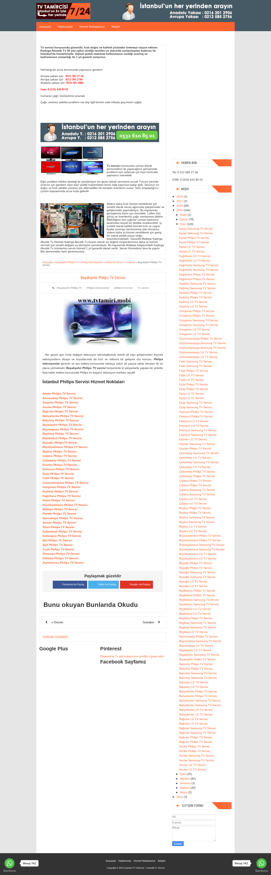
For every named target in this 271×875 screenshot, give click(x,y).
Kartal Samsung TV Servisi (196, 228)
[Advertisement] (202, 96)
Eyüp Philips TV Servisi (58, 473)
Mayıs (184, 792)
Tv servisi (143, 288)
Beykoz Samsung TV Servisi (196, 517)
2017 (180, 201)
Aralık (184, 214)
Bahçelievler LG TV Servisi (195, 709)
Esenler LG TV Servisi (193, 439)
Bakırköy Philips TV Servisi (60, 420)
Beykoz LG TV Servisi (192, 526)
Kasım (184, 219)
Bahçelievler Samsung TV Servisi (200, 700)
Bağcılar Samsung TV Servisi (197, 728)
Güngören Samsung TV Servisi (198, 320)
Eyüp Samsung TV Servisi (195, 402)
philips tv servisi (123, 288)
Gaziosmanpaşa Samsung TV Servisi (202, 343)
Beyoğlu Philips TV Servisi (195, 563)
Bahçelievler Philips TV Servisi (63, 416)
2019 (180, 196)
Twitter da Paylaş (107, 584)
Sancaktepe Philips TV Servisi (62, 518)
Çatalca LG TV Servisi (193, 499)
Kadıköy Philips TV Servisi (60, 491)
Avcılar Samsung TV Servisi (196, 755)
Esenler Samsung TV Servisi (197, 444)
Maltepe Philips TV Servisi (60, 509)
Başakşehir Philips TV (69, 288)
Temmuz (185, 783)
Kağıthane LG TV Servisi (194, 256)
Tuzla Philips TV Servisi (58, 549)
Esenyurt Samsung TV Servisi (197, 430)
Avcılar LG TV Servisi (192, 764)
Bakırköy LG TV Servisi (193, 682)
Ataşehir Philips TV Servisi (60, 402)
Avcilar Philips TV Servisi (194, 746)
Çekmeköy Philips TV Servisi (61, 460)
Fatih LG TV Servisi (191, 375)
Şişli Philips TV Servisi (57, 544)
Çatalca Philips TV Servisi (59, 455)
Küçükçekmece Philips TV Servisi (64, 504)
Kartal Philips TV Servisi (58, 500)
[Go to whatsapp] (261, 863)
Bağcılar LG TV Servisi (193, 719)
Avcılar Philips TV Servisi (59, 407)
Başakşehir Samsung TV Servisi (199, 654)
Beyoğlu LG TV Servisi (193, 581)
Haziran (185, 787)
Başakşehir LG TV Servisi (195, 650)
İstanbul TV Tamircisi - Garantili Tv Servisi (144, 868)
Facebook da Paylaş (73, 584)
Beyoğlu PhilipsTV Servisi (59, 442)
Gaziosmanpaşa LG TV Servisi (198, 352)
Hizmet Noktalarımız (92, 26)
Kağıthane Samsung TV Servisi (198, 265)
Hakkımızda (65, 26)
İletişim (115, 26)
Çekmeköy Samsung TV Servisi (199, 453)
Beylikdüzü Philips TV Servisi (62, 438)
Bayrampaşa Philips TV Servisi (63, 429)
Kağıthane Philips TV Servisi (61, 496)
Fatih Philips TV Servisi (58, 478)
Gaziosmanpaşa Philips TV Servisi (65, 482)
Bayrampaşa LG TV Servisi (196, 645)
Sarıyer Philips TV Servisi (59, 522)
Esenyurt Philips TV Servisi (60, 469)
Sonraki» (148, 622)
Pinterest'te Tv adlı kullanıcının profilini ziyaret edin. (132, 656)
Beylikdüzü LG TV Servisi (195, 608)
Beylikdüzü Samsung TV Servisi (199, 599)
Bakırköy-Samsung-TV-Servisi (198, 673)
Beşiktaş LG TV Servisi (193, 631)
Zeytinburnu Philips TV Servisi (63, 562)
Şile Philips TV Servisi (57, 540)
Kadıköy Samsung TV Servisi (197, 283)
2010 (180, 796)
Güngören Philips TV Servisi (61, 487)
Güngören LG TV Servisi (194, 329)
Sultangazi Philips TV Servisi (61, 535)
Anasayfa (45, 26)
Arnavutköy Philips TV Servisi (62, 398)
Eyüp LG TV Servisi (191, 393)
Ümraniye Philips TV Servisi (61, 553)
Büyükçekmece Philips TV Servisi (64, 447)
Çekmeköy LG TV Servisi (194, 457)
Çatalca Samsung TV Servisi (197, 489)
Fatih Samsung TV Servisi (195, 361)
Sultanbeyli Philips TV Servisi (62, 531)
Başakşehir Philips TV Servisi (62, 424)
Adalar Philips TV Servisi (59, 393)
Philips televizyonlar (98, 288)
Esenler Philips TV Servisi (59, 464)
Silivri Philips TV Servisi (58, 527)
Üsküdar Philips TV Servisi (60, 558)
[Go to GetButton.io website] (261, 871)
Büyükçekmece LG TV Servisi (197, 553)
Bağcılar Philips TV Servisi (60, 411)
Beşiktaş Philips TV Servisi (60, 433)
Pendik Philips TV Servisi (59, 513)
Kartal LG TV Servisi (192, 246)
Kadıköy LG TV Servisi (193, 301)
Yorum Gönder (55, 637)
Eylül (183, 774)
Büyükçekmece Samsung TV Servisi (201, 544)
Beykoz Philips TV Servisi (59, 451)
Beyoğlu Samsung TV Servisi (197, 572)
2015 (180, 210)
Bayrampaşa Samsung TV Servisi (200, 641)
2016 (180, 205)
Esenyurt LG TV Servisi (193, 421)
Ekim (183, 224)
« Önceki (57, 622)
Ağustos (185, 778)
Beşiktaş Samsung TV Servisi (197, 622)
